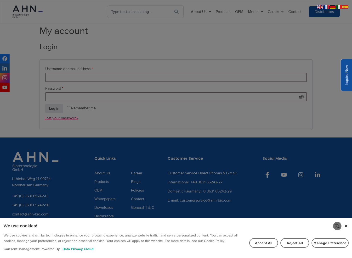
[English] (320, 6)
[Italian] (339, 6)
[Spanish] (345, 6)
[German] (333, 6)
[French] (327, 6)
